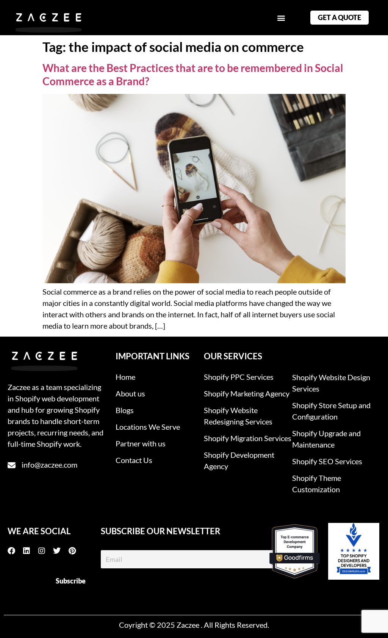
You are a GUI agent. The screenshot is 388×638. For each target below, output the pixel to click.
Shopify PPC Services (239, 376)
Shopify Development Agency (239, 460)
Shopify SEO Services (327, 461)
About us (130, 393)
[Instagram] (45, 550)
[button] (281, 17)
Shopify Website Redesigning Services (238, 416)
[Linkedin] (30, 550)
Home (125, 376)
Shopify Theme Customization (316, 483)
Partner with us (141, 443)
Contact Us (134, 460)
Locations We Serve (148, 426)
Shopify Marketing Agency (246, 393)
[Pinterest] (75, 550)
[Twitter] (60, 550)
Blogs (125, 410)
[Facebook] (15, 550)
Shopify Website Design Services (331, 383)
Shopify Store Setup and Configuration (331, 411)
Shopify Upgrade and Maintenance (326, 439)
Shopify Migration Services (247, 438)
